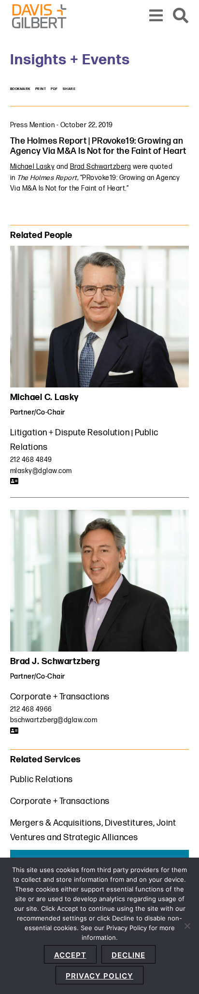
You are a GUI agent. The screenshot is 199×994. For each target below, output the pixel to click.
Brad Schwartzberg (100, 167)
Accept (70, 955)
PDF (54, 89)
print (40, 89)
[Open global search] (181, 16)
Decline (128, 955)
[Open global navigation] (156, 16)
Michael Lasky (32, 167)
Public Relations (41, 779)
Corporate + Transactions (60, 697)
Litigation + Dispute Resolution (70, 433)
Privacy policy (99, 975)
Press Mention (32, 125)
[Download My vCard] (14, 481)
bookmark (20, 89)
